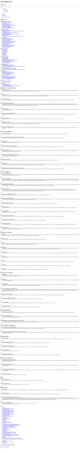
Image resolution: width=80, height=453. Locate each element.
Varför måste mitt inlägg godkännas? (7, 46)
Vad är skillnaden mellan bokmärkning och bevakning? (9, 76)
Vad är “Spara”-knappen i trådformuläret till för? (8, 45)
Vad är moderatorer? (4, 58)
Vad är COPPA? (4, 22)
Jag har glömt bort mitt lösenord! (6, 26)
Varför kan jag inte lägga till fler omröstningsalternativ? (9, 41)
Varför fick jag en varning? (5, 44)
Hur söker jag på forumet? (5, 71)
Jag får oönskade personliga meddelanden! (7, 65)
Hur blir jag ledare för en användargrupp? (7, 60)
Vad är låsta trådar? (4, 54)
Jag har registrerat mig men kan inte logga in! (8, 24)
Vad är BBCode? (4, 49)
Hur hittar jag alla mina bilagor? (6, 81)
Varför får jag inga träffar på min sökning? (7, 72)
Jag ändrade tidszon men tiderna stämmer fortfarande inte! (9, 32)
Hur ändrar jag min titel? (5, 35)
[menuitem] (6, 10)
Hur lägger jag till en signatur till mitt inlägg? (8, 39)
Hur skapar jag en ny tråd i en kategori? (7, 38)
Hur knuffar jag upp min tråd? (6, 47)
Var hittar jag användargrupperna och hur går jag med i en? (9, 59)
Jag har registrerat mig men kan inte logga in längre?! (9, 25)
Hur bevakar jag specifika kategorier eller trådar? (8, 77)
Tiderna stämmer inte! (5, 31)
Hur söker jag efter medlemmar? (6, 73)
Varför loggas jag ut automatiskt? (6, 27)
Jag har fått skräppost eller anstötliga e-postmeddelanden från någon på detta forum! (13, 66)
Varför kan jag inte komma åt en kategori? (7, 42)
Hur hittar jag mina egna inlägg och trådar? (7, 74)
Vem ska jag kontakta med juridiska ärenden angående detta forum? (11, 85)
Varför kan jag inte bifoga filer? (6, 43)
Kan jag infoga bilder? (5, 51)
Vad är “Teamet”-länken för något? (6, 62)
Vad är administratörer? (5, 57)
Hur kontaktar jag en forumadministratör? (7, 86)
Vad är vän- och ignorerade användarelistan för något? (9, 68)
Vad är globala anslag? (5, 52)
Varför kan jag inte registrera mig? (6, 23)
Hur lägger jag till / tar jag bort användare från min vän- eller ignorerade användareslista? (13, 69)
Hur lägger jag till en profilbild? (6, 34)
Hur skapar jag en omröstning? (6, 40)
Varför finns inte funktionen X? (6, 84)
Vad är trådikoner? (4, 55)
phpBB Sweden (8, 445)
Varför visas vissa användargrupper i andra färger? (8, 61)
